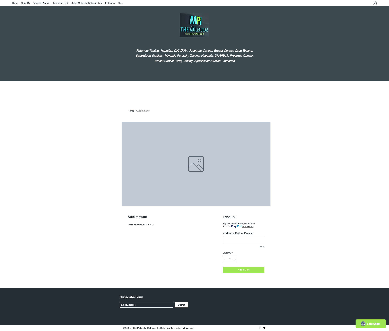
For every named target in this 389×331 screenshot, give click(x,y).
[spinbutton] (229, 259)
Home (131, 110)
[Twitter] (264, 327)
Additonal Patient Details (238, 233)
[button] (375, 3)
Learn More (247, 226)
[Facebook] (259, 327)
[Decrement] (225, 259)
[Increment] (234, 259)
